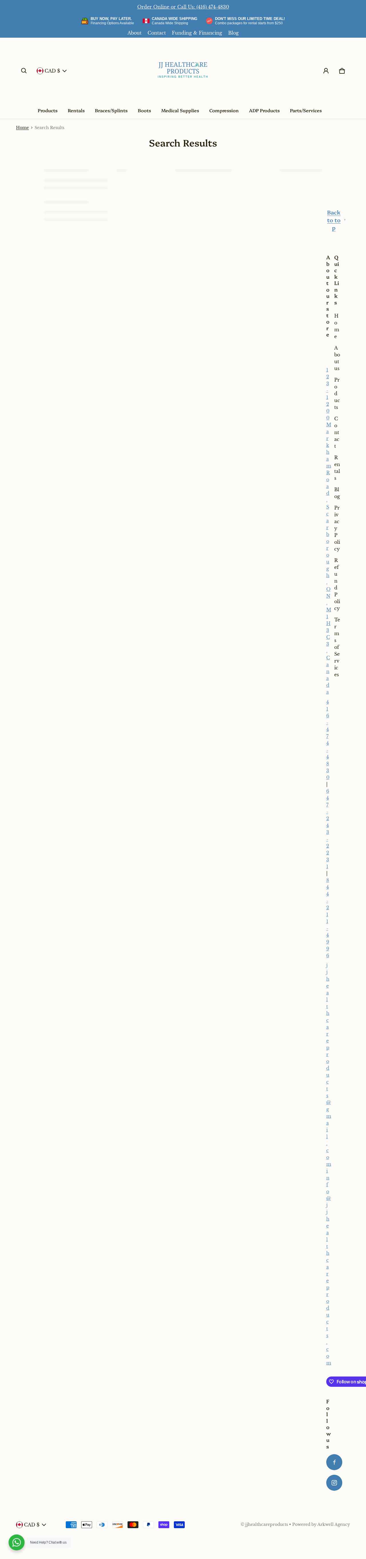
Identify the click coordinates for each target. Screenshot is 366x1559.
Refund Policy (337, 584)
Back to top (334, 219)
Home (22, 127)
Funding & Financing (197, 33)
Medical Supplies (180, 110)
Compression (224, 110)
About (135, 33)
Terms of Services (337, 647)
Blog (233, 33)
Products (47, 110)
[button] (24, 71)
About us (337, 358)
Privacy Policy (337, 528)
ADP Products (264, 110)
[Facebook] (334, 1462)
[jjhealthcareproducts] (183, 70)
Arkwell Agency (333, 1524)
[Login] (326, 71)
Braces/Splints (111, 110)
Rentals (76, 110)
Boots (144, 110)
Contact (157, 33)
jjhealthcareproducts (266, 1524)
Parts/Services (306, 110)
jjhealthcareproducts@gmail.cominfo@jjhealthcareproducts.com (328, 1164)
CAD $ (52, 71)
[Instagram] (334, 1483)
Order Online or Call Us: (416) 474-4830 (183, 7)
